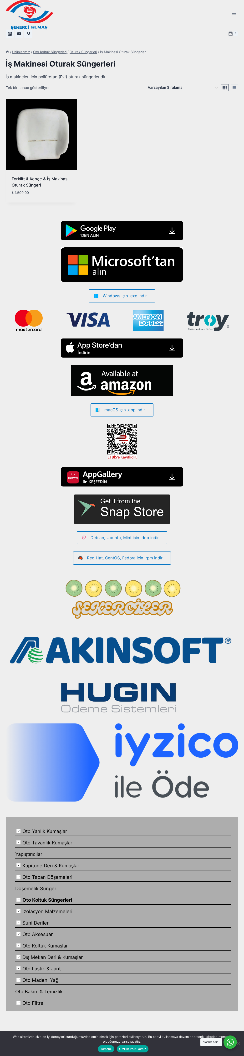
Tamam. (106, 1049)
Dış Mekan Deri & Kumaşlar (52, 957)
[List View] (234, 87)
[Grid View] (225, 87)
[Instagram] (10, 34)
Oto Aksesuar (37, 934)
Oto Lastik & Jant (41, 969)
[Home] (7, 52)
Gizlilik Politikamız (132, 1049)
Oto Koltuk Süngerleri (47, 900)
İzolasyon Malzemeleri (47, 911)
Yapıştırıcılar (28, 854)
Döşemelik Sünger (35, 888)
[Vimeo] (28, 34)
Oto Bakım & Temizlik (39, 991)
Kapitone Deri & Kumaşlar (50, 866)
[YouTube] (19, 34)
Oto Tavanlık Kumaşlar (47, 843)
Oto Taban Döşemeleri (47, 877)
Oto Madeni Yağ (40, 980)
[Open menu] (233, 14)
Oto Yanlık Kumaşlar (44, 831)
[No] (238, 1043)
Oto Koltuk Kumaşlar (45, 946)
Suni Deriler (35, 923)
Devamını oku (24, 200)
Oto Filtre (32, 1003)
